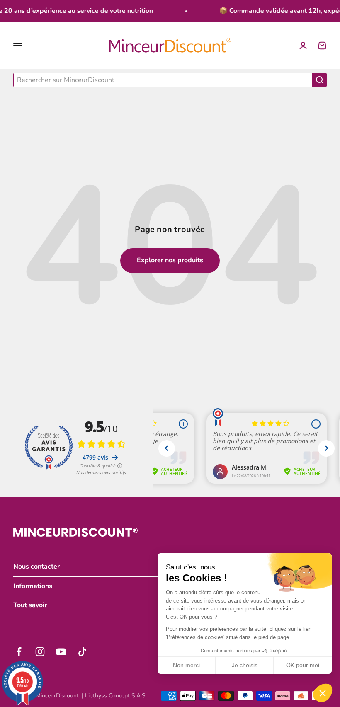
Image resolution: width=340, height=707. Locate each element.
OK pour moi (302, 665)
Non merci (186, 665)
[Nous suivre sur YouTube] (61, 651)
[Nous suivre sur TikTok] (82, 651)
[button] (323, 693)
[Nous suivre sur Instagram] (40, 651)
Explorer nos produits (170, 260)
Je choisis (244, 665)
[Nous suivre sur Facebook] (18, 651)
